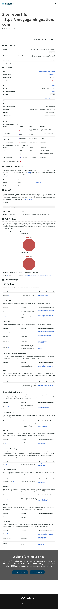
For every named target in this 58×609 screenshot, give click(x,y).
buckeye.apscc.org (42, 366)
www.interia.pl (41, 331)
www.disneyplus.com (43, 341)
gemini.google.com (42, 500)
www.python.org (49, 480)
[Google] (7, 275)
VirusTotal (52, 83)
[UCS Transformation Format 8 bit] (6, 464)
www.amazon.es (41, 480)
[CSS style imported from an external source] (7, 543)
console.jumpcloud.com (43, 407)
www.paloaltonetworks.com (44, 335)
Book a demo (37, 572)
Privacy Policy (31, 603)
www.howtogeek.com (43, 337)
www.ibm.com (41, 332)
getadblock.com (48, 275)
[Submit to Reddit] (39, 39)
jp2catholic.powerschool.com (44, 365)
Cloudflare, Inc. (51, 74)
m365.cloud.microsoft (43, 540)
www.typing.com (48, 543)
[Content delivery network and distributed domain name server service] (8, 295)
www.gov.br (41, 543)
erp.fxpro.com (47, 516)
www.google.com (42, 315)
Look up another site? (10, 28)
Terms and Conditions (40, 603)
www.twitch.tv (41, 534)
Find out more (20, 572)
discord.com (41, 516)
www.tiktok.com (41, 463)
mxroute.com (38, 182)
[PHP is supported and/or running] (5, 311)
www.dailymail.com (42, 443)
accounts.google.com (43, 499)
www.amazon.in (41, 342)
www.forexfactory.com (43, 310)
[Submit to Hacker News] (52, 39)
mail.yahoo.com (41, 346)
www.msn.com (49, 463)
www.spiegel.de (41, 442)
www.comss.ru (45, 312)
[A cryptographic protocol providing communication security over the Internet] (5, 316)
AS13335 (52, 85)
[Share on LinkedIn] (48, 39)
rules (29, 172)
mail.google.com (42, 497)
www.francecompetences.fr (44, 423)
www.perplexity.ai (42, 296)
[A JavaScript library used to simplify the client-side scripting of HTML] (6, 366)
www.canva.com (49, 315)
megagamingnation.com (49, 98)
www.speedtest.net (42, 537)
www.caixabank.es (49, 331)
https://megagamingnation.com (46, 71)
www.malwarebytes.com (43, 386)
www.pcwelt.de (49, 385)
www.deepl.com (41, 339)
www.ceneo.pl (51, 337)
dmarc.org (27, 199)
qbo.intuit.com (50, 366)
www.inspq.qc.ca (28, 275)
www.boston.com (42, 385)
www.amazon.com (49, 534)
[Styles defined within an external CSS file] (7, 533)
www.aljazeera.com (42, 426)
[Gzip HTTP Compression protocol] (13, 481)
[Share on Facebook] (45, 39)
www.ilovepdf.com (42, 294)
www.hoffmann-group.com (39, 275)
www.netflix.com (42, 465)
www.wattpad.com (42, 425)
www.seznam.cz (41, 482)
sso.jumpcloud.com (42, 406)
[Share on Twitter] (42, 39)
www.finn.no (41, 544)
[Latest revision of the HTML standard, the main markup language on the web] (7, 499)
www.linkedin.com (42, 316)
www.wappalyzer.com (43, 295)
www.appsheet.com (42, 444)
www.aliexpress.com (42, 538)
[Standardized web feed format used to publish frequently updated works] (5, 443)
